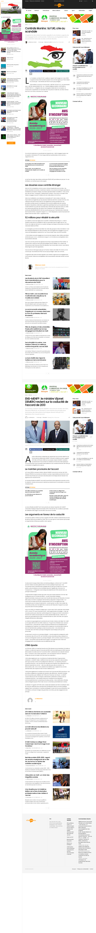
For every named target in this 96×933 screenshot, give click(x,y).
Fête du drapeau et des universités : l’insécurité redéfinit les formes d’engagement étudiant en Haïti (58, 170)
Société (50, 42)
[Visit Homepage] (59, 5)
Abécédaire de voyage (12, 86)
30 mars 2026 (36, 715)
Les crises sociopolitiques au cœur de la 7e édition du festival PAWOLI (85, 88)
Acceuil (29, 10)
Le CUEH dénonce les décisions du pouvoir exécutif (37, 728)
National (37, 10)
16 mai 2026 (37, 348)
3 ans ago (84, 42)
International (46, 10)
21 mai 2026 (37, 317)
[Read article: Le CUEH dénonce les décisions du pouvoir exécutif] (61, 732)
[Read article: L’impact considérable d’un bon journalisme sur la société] (83, 56)
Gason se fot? (10, 57)
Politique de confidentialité (34, 1)
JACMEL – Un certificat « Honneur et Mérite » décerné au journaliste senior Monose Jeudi (84, 840)
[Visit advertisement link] (11, 29)
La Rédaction (31, 417)
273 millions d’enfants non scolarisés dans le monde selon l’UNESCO (34, 491)
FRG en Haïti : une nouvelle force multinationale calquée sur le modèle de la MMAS (35, 170)
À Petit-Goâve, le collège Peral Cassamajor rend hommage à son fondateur (57, 492)
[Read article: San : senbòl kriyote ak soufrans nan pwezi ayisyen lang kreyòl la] (77, 40)
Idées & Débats (56, 10)
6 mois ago (40, 42)
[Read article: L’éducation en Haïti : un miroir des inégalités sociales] (77, 33)
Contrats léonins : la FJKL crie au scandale (10, 9)
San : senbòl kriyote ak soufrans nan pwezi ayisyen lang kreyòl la (87, 40)
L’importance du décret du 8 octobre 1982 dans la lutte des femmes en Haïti (85, 76)
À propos (27, 1)
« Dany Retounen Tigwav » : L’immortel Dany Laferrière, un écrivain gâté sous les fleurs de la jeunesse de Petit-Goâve (14, 94)
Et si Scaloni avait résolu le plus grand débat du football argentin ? (14, 111)
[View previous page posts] (46, 175)
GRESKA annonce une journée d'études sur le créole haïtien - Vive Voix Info (85, 823)
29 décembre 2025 (36, 748)
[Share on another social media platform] (30, 74)
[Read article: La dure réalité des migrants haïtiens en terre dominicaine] (61, 363)
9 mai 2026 (37, 362)
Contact (42, 1)
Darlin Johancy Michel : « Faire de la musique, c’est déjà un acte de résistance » (13, 136)
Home (26, 24)
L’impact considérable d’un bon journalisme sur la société (80, 67)
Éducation (35, 395)
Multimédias (82, 10)
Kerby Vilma (28, 748)
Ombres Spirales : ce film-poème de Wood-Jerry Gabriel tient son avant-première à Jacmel (14, 103)
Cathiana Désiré (29, 779)
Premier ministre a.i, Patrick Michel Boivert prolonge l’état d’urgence (84, 94)
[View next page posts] (49, 175)
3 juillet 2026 (37, 284)
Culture (66, 10)
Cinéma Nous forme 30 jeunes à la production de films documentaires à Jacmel (14, 80)
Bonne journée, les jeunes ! (13, 64)
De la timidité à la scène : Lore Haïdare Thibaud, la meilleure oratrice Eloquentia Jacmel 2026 (36, 344)
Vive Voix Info (28, 797)
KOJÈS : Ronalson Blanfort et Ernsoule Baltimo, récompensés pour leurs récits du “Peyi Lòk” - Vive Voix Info (85, 835)
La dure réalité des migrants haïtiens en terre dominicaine (35, 359)
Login (81, 1)
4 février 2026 (36, 730)
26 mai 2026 (37, 300)
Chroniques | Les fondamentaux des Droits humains (84, 861)
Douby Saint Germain (30, 765)
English (90, 10)
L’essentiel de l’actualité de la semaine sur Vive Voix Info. (83, 83)
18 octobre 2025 (39, 765)
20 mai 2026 (37, 333)
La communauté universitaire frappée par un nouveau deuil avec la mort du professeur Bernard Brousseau (58, 165)
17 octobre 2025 (36, 797)
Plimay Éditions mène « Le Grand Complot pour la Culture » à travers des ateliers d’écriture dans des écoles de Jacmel (14, 50)
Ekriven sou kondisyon (12, 71)
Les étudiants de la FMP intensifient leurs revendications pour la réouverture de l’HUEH (12, 119)
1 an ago (84, 35)
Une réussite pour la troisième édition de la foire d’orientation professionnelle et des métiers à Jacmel (36, 792)
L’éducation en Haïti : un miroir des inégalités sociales (87, 32)
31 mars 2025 (37, 779)
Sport (73, 10)
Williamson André (32, 42)
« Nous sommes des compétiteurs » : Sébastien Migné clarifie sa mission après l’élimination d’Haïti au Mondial (14, 128)
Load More (11, 142)
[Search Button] (92, 1)
